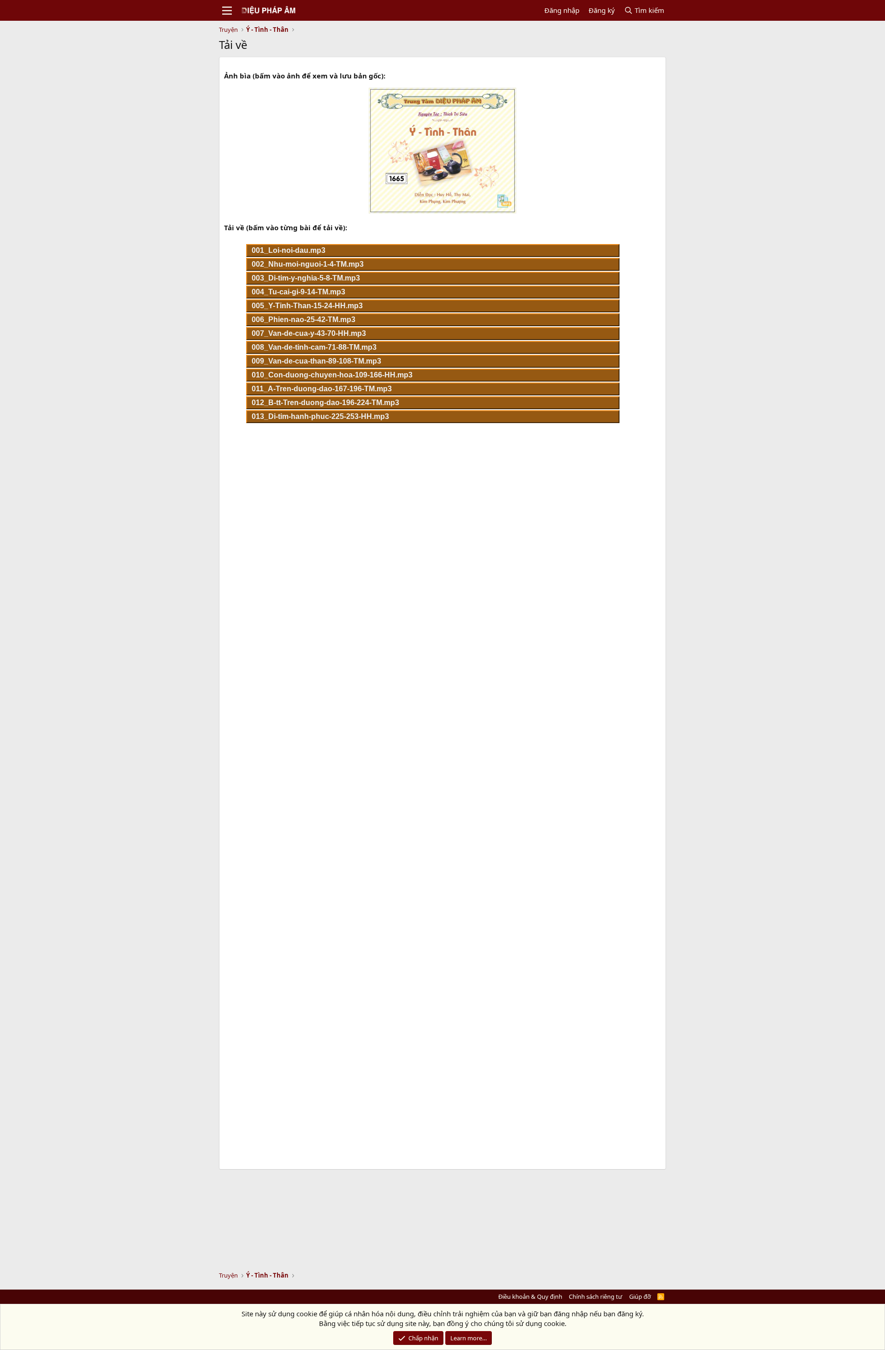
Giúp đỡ (640, 1296)
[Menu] (227, 10)
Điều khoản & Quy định (530, 1296)
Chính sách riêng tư (595, 1296)
